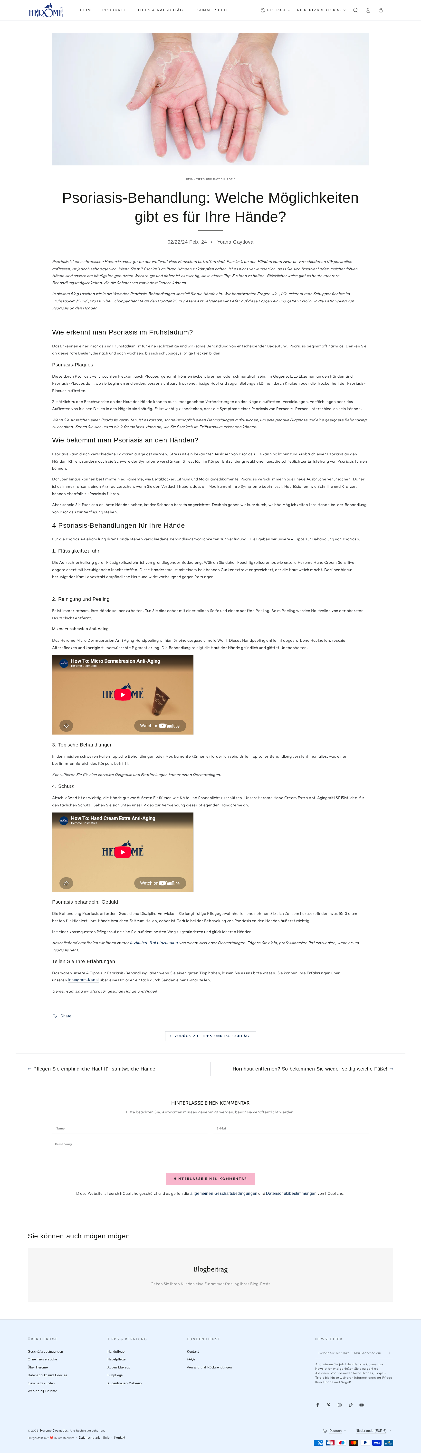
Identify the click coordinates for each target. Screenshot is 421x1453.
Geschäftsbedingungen (45, 1351)
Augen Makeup (118, 1367)
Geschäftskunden (41, 1383)
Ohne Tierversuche (42, 1359)
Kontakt (193, 1351)
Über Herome (38, 1367)
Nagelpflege (116, 1359)
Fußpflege (115, 1375)
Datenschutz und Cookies (47, 1375)
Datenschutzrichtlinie (94, 1437)
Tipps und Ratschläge (214, 179)
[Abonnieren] (390, 1352)
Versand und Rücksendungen (209, 1367)
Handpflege (116, 1351)
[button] (355, 10)
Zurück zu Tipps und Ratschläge (213, 1036)
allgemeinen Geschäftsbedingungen (224, 1193)
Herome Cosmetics (54, 1430)
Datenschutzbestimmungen (291, 1193)
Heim (189, 179)
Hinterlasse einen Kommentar (211, 1178)
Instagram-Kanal (83, 980)
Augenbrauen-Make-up (124, 1383)
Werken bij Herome (42, 1391)
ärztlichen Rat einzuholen (154, 943)
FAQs (191, 1359)
